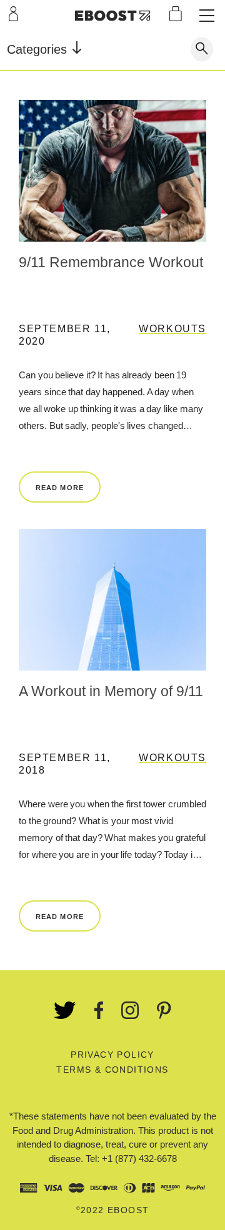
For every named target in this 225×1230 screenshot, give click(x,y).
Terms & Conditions (112, 1070)
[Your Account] (13, 13)
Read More (60, 487)
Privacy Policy (112, 1055)
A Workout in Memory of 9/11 (111, 691)
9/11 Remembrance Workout (111, 262)
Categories (39, 49)
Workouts (172, 328)
